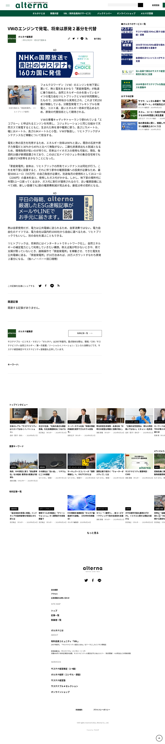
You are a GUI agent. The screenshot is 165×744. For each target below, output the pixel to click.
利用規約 (79, 709)
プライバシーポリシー (101, 709)
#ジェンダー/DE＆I (132, 422)
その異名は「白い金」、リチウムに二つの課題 (52, 472)
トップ (54, 610)
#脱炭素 (13, 467)
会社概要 (54, 589)
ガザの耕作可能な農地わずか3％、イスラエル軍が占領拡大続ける (138, 516)
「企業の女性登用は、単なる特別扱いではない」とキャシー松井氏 (138, 427)
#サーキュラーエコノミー (77, 467)
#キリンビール (102, 509)
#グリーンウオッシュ (46, 509)
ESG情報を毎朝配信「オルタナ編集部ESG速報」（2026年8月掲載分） (81, 516)
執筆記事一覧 (82, 333)
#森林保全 (14, 509)
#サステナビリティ (46, 422)
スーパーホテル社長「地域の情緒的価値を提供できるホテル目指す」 (81, 429)
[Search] (140, 5)
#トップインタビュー (17, 422)
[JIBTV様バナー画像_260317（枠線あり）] (54, 64)
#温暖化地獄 (159, 509)
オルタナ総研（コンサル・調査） (66, 674)
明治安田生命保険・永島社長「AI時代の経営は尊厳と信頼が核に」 (109, 427)
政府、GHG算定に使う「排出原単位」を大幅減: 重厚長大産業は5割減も (23, 474)
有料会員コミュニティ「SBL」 (65, 641)
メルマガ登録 (147, 13)
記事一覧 (55, 615)
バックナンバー (104, 13)
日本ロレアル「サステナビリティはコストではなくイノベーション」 (23, 429)
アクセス (54, 593)
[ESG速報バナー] (54, 207)
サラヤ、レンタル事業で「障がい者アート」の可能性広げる (151, 104)
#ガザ (128, 509)
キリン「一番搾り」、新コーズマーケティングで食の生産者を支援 (109, 514)
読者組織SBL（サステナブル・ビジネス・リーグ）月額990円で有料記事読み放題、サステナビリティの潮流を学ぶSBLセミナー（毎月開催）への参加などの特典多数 (91, 652)
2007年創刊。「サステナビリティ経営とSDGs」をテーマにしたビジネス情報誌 (78, 644)
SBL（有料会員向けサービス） (78, 13)
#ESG (157, 467)
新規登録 (155, 5)
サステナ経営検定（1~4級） (64, 668)
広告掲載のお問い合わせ (60, 598)
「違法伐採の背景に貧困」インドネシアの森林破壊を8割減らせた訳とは (23, 516)
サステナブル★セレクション (64, 686)
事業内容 (54, 13)
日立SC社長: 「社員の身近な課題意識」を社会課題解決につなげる (52, 427)
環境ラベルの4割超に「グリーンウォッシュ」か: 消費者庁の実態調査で (52, 516)
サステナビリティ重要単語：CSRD (137, 472)
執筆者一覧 (56, 619)
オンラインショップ (126, 13)
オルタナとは (39, 13)
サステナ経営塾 (58, 680)
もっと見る (93, 532)
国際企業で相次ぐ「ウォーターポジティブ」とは (109, 472)
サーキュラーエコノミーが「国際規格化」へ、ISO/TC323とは (81, 472)
